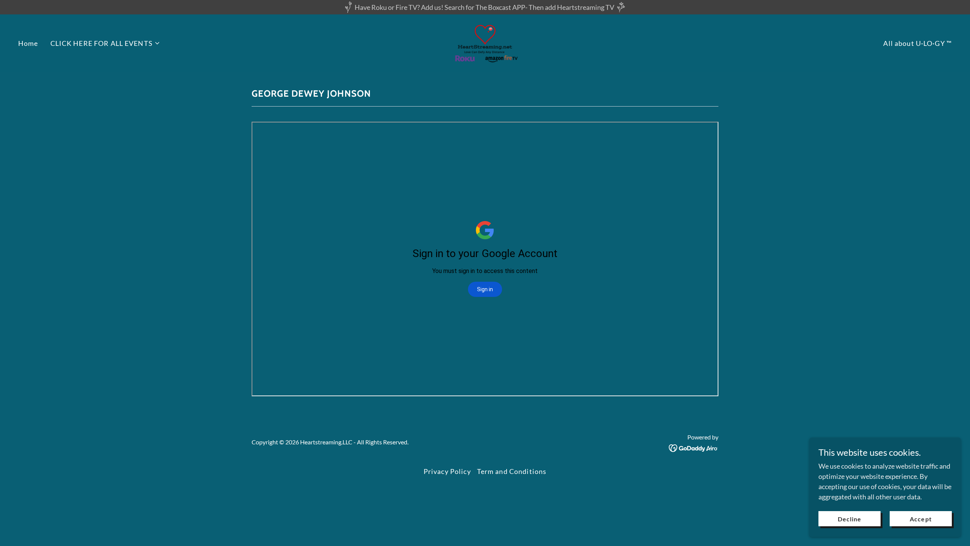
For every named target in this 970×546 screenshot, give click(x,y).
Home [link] (28, 43)
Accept (920, 518)
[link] (485, 42)
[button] (105, 43)
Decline (849, 518)
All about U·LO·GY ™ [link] (917, 43)
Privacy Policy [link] (447, 471)
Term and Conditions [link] (512, 471)
